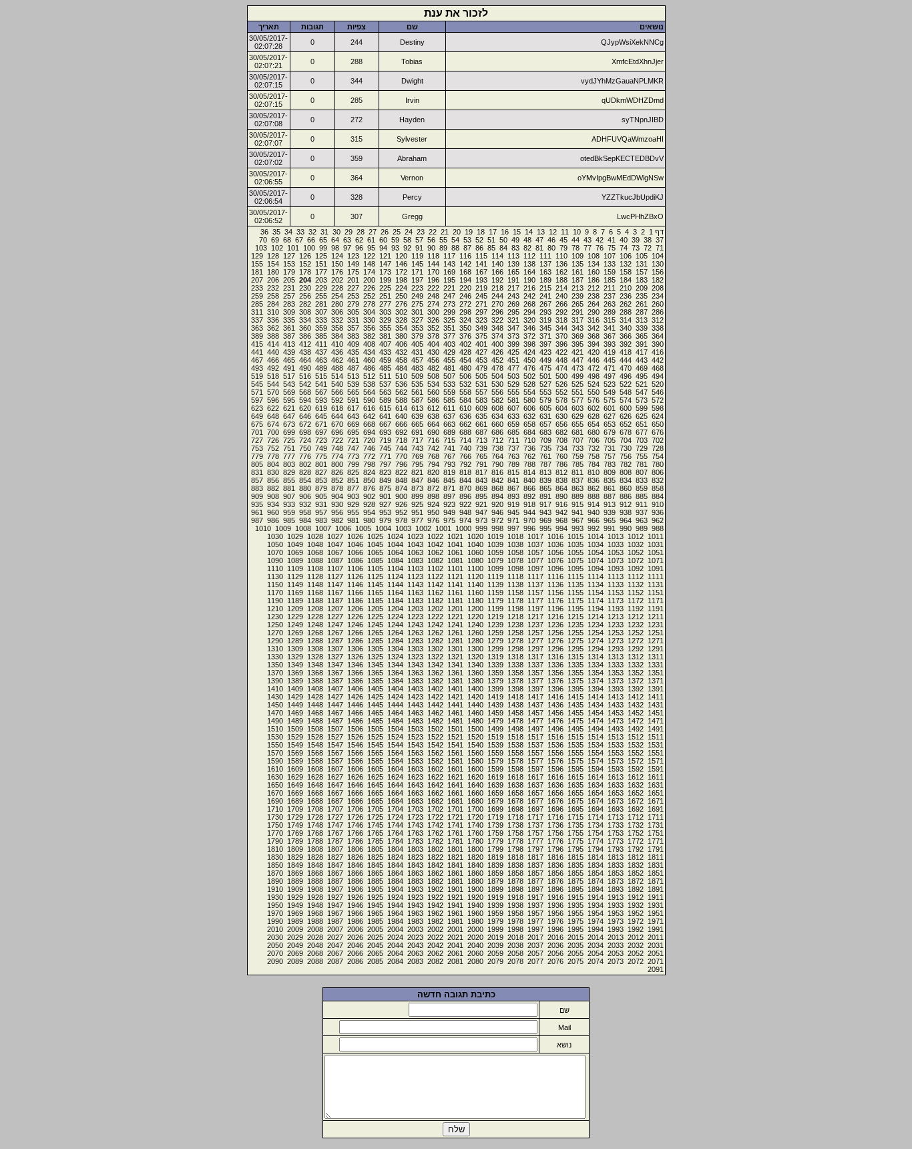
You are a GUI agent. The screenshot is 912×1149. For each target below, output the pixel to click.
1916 (555, 897)
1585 (375, 761)
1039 (495, 544)
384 (337, 336)
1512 (636, 737)
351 (449, 328)
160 (594, 272)
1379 (495, 681)
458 (401, 360)
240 (561, 296)
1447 (335, 705)
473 (578, 368)
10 (577, 232)
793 (449, 464)
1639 (495, 785)
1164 (395, 593)
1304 (395, 649)
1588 (315, 761)
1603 (415, 769)
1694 (596, 809)
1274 (596, 641)
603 (578, 408)
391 (642, 344)
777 (289, 456)
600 (626, 408)
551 (578, 392)
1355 (575, 673)
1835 (575, 865)
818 (465, 472)
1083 (415, 560)
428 (465, 352)
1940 (475, 905)
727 (257, 440)
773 (353, 456)
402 (465, 344)
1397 (535, 689)
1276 (555, 641)
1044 (395, 544)
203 (321, 280)
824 (369, 472)
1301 (455, 649)
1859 (495, 873)
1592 (636, 769)
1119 (495, 576)
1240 (475, 625)
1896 (555, 889)
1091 (656, 568)
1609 (295, 769)
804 (273, 464)
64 (335, 240)
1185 (375, 601)
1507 (335, 729)
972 (497, 520)
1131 (656, 585)
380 (401, 336)
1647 (335, 785)
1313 (616, 657)
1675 (575, 801)
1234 (596, 625)
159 (610, 272)
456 (433, 360)
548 (626, 392)
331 (353, 320)
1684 (395, 801)
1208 (315, 609)
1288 (315, 641)
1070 (275, 552)
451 (513, 360)
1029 (295, 536)
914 (594, 504)
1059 (495, 552)
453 (481, 360)
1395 (575, 689)
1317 (535, 657)
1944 (395, 905)
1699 (495, 809)
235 (642, 296)
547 (642, 392)
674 (273, 424)
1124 (395, 576)
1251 (656, 633)
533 (449, 384)
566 (337, 392)
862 (594, 488)
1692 (636, 809)
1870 (275, 873)
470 (626, 368)
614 (401, 408)
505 (481, 376)
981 (353, 520)
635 (481, 416)
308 (305, 312)
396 (561, 344)
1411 (656, 697)
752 (273, 448)
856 (273, 480)
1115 (575, 576)
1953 (616, 913)
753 (257, 448)
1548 (315, 745)
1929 (295, 897)
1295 (575, 649)
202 (337, 280)
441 (257, 352)
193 (481, 280)
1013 (616, 536)
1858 (515, 873)
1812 (636, 857)
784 (594, 464)
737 (513, 448)
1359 (495, 673)
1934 (596, 905)
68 (287, 240)
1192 (636, 609)
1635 (575, 785)
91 (419, 248)
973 (481, 520)
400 (497, 344)
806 (658, 472)
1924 (395, 897)
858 (658, 488)
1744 (395, 825)
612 (433, 408)
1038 (515, 544)
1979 (495, 921)
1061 (455, 552)
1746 (355, 825)
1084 (395, 560)
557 (481, 392)
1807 (335, 849)
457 (417, 360)
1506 (355, 729)
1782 (435, 841)
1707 (335, 809)
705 (610, 440)
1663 (415, 793)
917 (545, 504)
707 (578, 440)
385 (321, 336)
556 (497, 392)
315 (610, 320)
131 (642, 264)
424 (529, 352)
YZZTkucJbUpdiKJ (633, 197)
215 (545, 288)
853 (321, 480)
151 (321, 264)
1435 (575, 705)
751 (289, 448)
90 (431, 248)
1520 (475, 737)
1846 (355, 865)
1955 (575, 913)
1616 (555, 777)
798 (369, 464)
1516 (555, 737)
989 (642, 528)
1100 (475, 568)
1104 (395, 568)
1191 (656, 609)
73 (636, 248)
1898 (515, 889)
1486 (355, 721)
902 (369, 496)
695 (353, 432)
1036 (555, 544)
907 (289, 496)
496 (626, 376)
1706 (355, 809)
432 (401, 352)
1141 (455, 585)
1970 (275, 913)
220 (465, 288)
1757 (535, 833)
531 (481, 384)
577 (578, 400)
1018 (515, 536)
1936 (555, 905)
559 (449, 392)
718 (401, 440)
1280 (475, 641)
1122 (435, 576)
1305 (375, 649)
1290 (275, 641)
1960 (475, 913)
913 (610, 504)
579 (545, 400)
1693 (616, 809)
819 (449, 472)
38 (648, 240)
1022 (435, 536)
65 (323, 240)
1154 (596, 593)
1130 (275, 576)
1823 (415, 857)
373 (513, 336)
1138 (515, 585)
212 (594, 288)
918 (529, 504)
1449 (295, 705)
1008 (303, 528)
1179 (495, 601)
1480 (475, 721)
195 (449, 280)
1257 (535, 633)
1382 (435, 681)
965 (610, 520)
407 (385, 344)
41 (612, 240)
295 (513, 312)
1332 (636, 665)
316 (594, 320)
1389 (295, 681)
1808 (315, 849)
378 (433, 336)
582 (497, 400)
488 (337, 368)
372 (529, 336)
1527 (335, 737)
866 (529, 488)
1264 (395, 633)
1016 (555, 536)
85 (491, 248)
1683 (415, 801)
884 (658, 496)
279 (353, 304)
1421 (455, 697)
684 (529, 432)
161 (578, 272)
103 (261, 248)
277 (385, 304)
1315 (575, 657)
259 (257, 296)
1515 (575, 737)
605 (545, 408)
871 (449, 488)
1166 (355, 593)
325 (449, 320)
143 (449, 264)
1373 (616, 681)
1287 (335, 641)
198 (401, 280)
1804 (395, 849)
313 (642, 320)
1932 (636, 905)
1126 (355, 576)
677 (642, 432)
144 (433, 264)
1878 (515, 881)
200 (369, 280)
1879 (495, 881)
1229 (295, 617)
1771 (656, 841)
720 (369, 440)
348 (497, 328)
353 (417, 328)
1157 (535, 593)
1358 (515, 673)
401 (481, 344)
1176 (555, 601)
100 (309, 248)
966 (594, 520)
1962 (435, 913)
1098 (515, 568)
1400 (475, 689)
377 (449, 336)
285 (257, 304)
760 (561, 456)
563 (385, 392)
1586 (355, 761)
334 (305, 320)
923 (449, 504)
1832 (636, 865)
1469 (295, 713)
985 (289, 520)
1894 (596, 889)
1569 (295, 753)
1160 (475, 593)
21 (445, 232)
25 (397, 232)
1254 (596, 633)
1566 (355, 753)
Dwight (412, 81)
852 (337, 480)
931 (321, 504)
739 (481, 448)
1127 (335, 576)
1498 (515, 729)
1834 (596, 865)
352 (433, 328)
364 (658, 336)
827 (321, 472)
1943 (415, 905)
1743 (415, 825)
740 (465, 448)
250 (401, 296)
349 (481, 328)
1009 (283, 528)
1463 (415, 713)
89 (443, 248)
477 (513, 368)
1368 (315, 673)
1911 (656, 897)
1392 (636, 689)
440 (273, 352)
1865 (375, 873)
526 (561, 384)
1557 (535, 753)
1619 (495, 777)
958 (305, 512)
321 (513, 320)
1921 (455, 897)
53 (467, 240)
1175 (575, 601)
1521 (455, 737)
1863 (415, 873)
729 (642, 448)
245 (481, 296)
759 (578, 456)
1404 (395, 689)
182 (658, 280)
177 (321, 272)
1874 (596, 881)
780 (658, 464)
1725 (375, 817)
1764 (395, 833)
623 (257, 408)
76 (600, 248)
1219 (495, 617)
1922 (435, 897)
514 (337, 376)
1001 (443, 528)
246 (465, 296)
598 (658, 408)
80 (551, 248)
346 (529, 328)
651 (642, 424)
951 (417, 512)
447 (578, 360)
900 (401, 496)
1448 (315, 705)
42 (600, 240)
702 (658, 440)
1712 (636, 817)
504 (497, 376)
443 (642, 360)
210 (626, 288)
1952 (636, 913)
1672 (636, 801)
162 (561, 272)
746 (369, 448)
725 (289, 440)
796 (401, 464)
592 (337, 400)
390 (658, 344)
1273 (616, 641)
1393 (616, 689)
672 (305, 424)
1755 (575, 833)
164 (529, 272)
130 (658, 264)
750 (305, 448)
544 (273, 384)
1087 (335, 560)
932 (305, 504)
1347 (335, 665)
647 (289, 416)
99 (323, 248)
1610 (275, 769)
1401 (455, 689)
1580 (475, 761)
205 (289, 280)
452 (497, 360)
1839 (495, 865)
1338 (515, 665)
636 (465, 416)
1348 (315, 665)
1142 (435, 585)
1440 (475, 705)
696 (337, 432)
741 (449, 448)
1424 (395, 697)
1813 (616, 857)
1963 (415, 913)
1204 (395, 609)
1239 (495, 625)
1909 (295, 889)
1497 (535, 729)
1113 (616, 576)
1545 (375, 745)
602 (594, 408)
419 (610, 352)
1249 (295, 625)
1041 (455, 544)
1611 (656, 777)
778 (273, 456)
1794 (596, 849)
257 (289, 296)
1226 (355, 617)
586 (433, 400)
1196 (555, 609)
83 (515, 248)
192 (497, 280)
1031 (656, 544)
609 (481, 408)
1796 (555, 849)
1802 (435, 849)
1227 (335, 617)
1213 (616, 617)
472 (594, 368)
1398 (515, 689)
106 (626, 256)
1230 (275, 617)
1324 (395, 657)
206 (273, 280)
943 (545, 512)
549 (610, 392)
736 (529, 448)
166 (497, 272)
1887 (335, 881)
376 (465, 336)
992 (594, 528)
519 (257, 376)
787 (545, 464)
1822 (435, 857)
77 (588, 248)
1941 (455, 905)
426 (497, 352)
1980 (475, 921)
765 (481, 456)
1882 (435, 881)
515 (321, 376)
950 (433, 512)
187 (578, 280)
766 (465, 456)
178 (305, 272)
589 (385, 400)
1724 (395, 817)
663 (449, 424)
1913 (616, 897)
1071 (656, 560)
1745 (375, 825)
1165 (375, 593)
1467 (335, 713)
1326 (355, 657)
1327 (335, 657)
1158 (515, 593)
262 (626, 304)
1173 (616, 601)
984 (305, 520)
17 (493, 232)
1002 (423, 528)
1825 (375, 857)
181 (257, 272)
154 (273, 264)
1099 (495, 568)
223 (417, 288)
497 (610, 376)
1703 (415, 809)
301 (417, 312)
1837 (535, 865)
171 (417, 272)
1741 (455, 825)
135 (578, 264)
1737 (535, 825)
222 (433, 288)
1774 (596, 841)
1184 (395, 601)
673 (289, 424)
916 (561, 504)
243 (513, 296)
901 (385, 496)
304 (369, 312)
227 (353, 288)
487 (353, 368)
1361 (455, 673)
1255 (575, 633)
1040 (475, 544)
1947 (335, 905)
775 (321, 456)
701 (257, 432)
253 (353, 296)
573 (642, 400)
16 (505, 232)
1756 (555, 833)
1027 (335, 536)
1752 (636, 833)
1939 (495, 905)
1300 (475, 649)
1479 (495, 721)
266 (561, 304)
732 (594, 448)
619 (321, 408)
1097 (535, 568)
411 (321, 344)
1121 (455, 576)
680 (594, 432)
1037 (535, 544)
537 (385, 384)
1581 (455, 761)
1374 (596, 681)
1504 (395, 729)
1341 (455, 665)
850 (369, 480)
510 (401, 376)
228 (337, 288)
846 (433, 480)
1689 (295, 801)
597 (257, 400)
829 (289, 472)
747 (353, 448)
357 (353, 328)
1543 (415, 745)
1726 (355, 817)
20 (457, 232)
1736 (555, 825)
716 (433, 440)
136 (561, 264)
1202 (435, 609)
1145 (375, 585)
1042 (435, 544)
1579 (495, 761)
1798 (515, 849)
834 (626, 480)
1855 (575, 873)
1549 (295, 745)
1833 (616, 865)
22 (433, 232)
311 (257, 312)
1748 (315, 825)
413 (289, 344)
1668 (315, 793)
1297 (535, 649)
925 (417, 504)
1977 (535, 921)
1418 (515, 697)
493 (257, 368)
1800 (475, 849)
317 (578, 320)
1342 (435, 665)
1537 (535, 745)
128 (273, 256)
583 (481, 400)
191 (513, 280)
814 (529, 472)
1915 (575, 897)
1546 (355, 745)
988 (658, 528)
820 (433, 472)
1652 (636, 793)
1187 (335, 601)
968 (561, 520)
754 (658, 456)
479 (481, 368)
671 (321, 424)
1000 (463, 528)
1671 (656, 801)
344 (561, 328)
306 (337, 312)
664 (433, 424)
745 (385, 448)
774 (337, 456)
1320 (475, 657)
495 (642, 376)
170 (433, 272)
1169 (295, 593)
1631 (656, 785)
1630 (275, 777)
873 (417, 488)
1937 (535, 905)
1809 (295, 849)
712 (497, 440)
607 (513, 408)
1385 (375, 681)
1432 (636, 705)
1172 (636, 601)
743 (417, 448)
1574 (596, 761)
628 (594, 416)
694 (369, 432)
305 (353, 312)
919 (513, 504)
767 (449, 456)
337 (257, 320)
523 (610, 384)
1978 (515, 921)
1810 (275, 849)
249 (417, 296)
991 (610, 528)
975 (449, 520)
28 (361, 232)
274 (433, 304)
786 (561, 464)
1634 (596, 785)
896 (465, 496)
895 (481, 496)
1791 (656, 849)
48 (527, 240)
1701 (455, 809)
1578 (515, 761)
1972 (636, 921)
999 (481, 528)
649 (257, 416)
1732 (636, 825)
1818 (515, 857)
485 (385, 368)
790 (497, 464)
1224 (395, 617)
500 (561, 376)
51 (491, 240)
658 (529, 424)
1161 (455, 593)
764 (497, 456)
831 (257, 472)
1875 (575, 881)
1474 (596, 721)
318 (561, 320)
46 (551, 240)
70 (263, 240)
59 (395, 240)
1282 (435, 641)
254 (337, 296)
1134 (596, 585)
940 (594, 512)
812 (561, 472)
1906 (355, 889)
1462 (435, 713)
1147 (335, 585)
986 (273, 520)
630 (561, 416)
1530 (275, 737)
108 (594, 256)
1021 (455, 536)
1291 (656, 649)
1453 (616, 713)
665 (417, 424)
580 (529, 400)
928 (369, 504)
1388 (315, 681)
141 (481, 264)
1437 (535, 705)
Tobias (412, 61)
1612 (636, 777)
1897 (535, 889)
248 (433, 296)
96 (359, 248)
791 (481, 464)
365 (642, 336)
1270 (275, 633)
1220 (475, 617)
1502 (435, 729)
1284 (395, 641)
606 (529, 408)
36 (264, 232)
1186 (355, 601)
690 (433, 432)
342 (594, 328)
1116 (555, 576)
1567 (335, 753)
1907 (335, 889)
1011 (656, 536)
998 (497, 528)
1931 (656, 905)
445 (610, 360)
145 (417, 264)
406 (401, 344)
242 (529, 296)
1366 (355, 673)
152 (305, 264)
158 (626, 272)
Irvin (412, 100)
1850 (275, 865)
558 (465, 392)
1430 (275, 697)
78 (576, 248)
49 (515, 240)
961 (257, 512)
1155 (575, 593)
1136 (555, 585)
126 (305, 256)
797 (385, 464)
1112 (636, 576)
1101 (455, 568)
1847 (335, 865)
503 (513, 376)
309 (289, 312)
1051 (656, 552)
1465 (375, 713)
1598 (515, 769)
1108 (315, 568)
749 (321, 448)
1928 (315, 897)
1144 (395, 585)
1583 (415, 761)
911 (642, 504)
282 (305, 304)
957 (321, 512)
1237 (535, 625)
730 (626, 448)
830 (273, 472)
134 (594, 264)
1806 (355, 849)
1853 (616, 873)
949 (449, 512)
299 (449, 312)
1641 (455, 785)
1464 (395, 713)
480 (465, 368)
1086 (355, 560)
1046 (355, 544)
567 (321, 392)
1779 (495, 841)
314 (626, 320)
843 (481, 480)
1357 (535, 673)
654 (594, 424)
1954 (596, 913)
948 (465, 512)
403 (449, 344)
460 (369, 360)
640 (401, 416)
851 (353, 480)
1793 (616, 849)
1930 (275, 897)
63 (347, 240)
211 (610, 288)
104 (658, 256)
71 (660, 248)
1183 (415, 601)
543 (289, 384)
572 (658, 400)
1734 (596, 825)
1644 (395, 785)
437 (321, 352)
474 (561, 368)
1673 (616, 801)
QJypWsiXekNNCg (632, 42)
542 (305, 384)
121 (385, 256)
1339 (495, 665)
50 (503, 240)
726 (273, 440)
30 (336, 232)
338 (658, 328)
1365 (375, 673)
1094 (596, 568)
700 (273, 432)
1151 (656, 593)
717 (417, 440)
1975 (575, 921)
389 (257, 336)
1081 (455, 560)
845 (449, 480)
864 (561, 488)
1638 (515, 785)
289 (610, 312)
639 (417, 416)
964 (626, 520)
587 (417, 400)
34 (288, 232)
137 (545, 264)
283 (289, 304)
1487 (335, 721)
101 (293, 248)
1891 (656, 889)
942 (561, 512)
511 (385, 376)
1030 (275, 536)
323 (481, 320)
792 (465, 464)
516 (305, 376)
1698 (515, 809)
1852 (636, 873)
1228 (315, 617)
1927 (335, 897)
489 (321, 368)
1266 (355, 633)
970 (529, 520)
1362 (435, 673)
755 (642, 456)
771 (385, 456)
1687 (335, 801)
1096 (555, 568)
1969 (295, 913)
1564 (395, 753)
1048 (315, 544)
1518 (515, 737)
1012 (636, 536)
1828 (315, 857)
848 (401, 480)
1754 (596, 833)
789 (513, 464)
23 (421, 232)
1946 (355, 905)
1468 (315, 713)
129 (257, 256)
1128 (315, 576)
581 (513, 400)
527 (545, 384)
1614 (596, 777)
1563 (415, 753)
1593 (616, 769)
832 (658, 480)
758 (594, 456)
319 (545, 320)
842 (497, 480)
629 (578, 416)
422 (561, 352)
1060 (475, 552)
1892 (636, 889)
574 (626, 400)
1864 (395, 873)
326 (433, 320)
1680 (475, 801)
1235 (575, 625)
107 (610, 256)
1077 (535, 560)
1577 (535, 761)
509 (417, 376)
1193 (616, 609)
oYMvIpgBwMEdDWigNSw (621, 178)
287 (642, 312)
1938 (515, 905)
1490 (275, 721)
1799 (495, 849)
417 (642, 352)
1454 (596, 713)
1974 (596, 921)
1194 (596, 609)
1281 (455, 641)
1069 (295, 552)
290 (594, 312)
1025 (375, 536)
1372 (636, 681)
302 (401, 312)
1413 (616, 697)
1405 (375, 689)
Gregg (412, 216)
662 (465, 424)
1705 (375, 809)
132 (626, 264)
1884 (395, 881)
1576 (555, 761)
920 (497, 504)
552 (561, 392)
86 (479, 248)
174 (369, 272)
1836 (555, 865)
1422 (435, 697)
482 (433, 368)
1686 (355, 801)
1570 (275, 753)
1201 (455, 609)
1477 (535, 721)
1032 (636, 544)
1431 (656, 705)
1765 (375, 833)
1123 (415, 576)
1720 (475, 817)
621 (289, 408)
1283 (415, 641)
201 (353, 280)
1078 (515, 560)
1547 (335, 745)
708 (561, 440)
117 (449, 256)
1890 (275, 881)
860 (626, 488)
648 (273, 416)
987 (257, 520)
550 (594, 392)
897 (449, 496)
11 (565, 232)
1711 (656, 817)
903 (353, 496)
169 (449, 272)
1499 (495, 729)
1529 (295, 737)
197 (417, 280)
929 (353, 504)
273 (449, 304)
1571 (656, 761)
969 (545, 520)
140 (497, 264)
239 (578, 296)
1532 (636, 745)
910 (658, 504)
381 (385, 336)
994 (561, 528)
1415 (575, 697)
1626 (355, 777)
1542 (435, 745)
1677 (535, 801)
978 (401, 520)
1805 (375, 849)
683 (545, 432)
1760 (475, 833)
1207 (335, 609)
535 (417, 384)
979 (385, 520)
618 (337, 408)
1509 (295, 729)
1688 (315, 801)
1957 (535, 913)
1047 (335, 544)
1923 (415, 897)
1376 (555, 681)
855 (289, 480)
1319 (495, 657)
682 (561, 432)
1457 (535, 713)
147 (385, 264)
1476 (555, 721)
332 (337, 320)
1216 (555, 617)
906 (305, 496)
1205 (375, 609)
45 (563, 240)
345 (545, 328)
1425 (375, 697)
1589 (295, 761)
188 (561, 280)
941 (578, 512)
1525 (375, 737)
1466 (355, 713)
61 (371, 240)
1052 (636, 552)
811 (578, 472)
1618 (515, 777)
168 (465, 272)
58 (407, 240)
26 (385, 232)
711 (513, 440)
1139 (495, 585)
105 (642, 256)
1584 (395, 761)
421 (578, 352)
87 (467, 248)
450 (529, 360)
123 (353, 256)
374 (497, 336)
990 (626, 528)
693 (385, 432)
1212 (636, 617)
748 (337, 448)
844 (465, 480)
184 (626, 280)
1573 (616, 761)
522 (626, 384)
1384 (395, 681)
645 (321, 416)
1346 (355, 665)
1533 (616, 745)
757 (610, 456)
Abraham (412, 158)
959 (289, 512)
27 (373, 232)
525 (578, 384)
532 (465, 384)
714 (465, 440)
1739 (495, 825)
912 (626, 504)
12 (553, 232)
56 (431, 240)
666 (401, 424)
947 (481, 512)
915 (578, 504)
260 (658, 304)
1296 (555, 649)
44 (576, 240)
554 (529, 392)
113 (513, 256)
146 (401, 264)
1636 (555, 785)
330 (369, 320)
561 (417, 392)
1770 (275, 833)
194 (465, 280)
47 (539, 240)
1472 (636, 721)
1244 (395, 625)
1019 (495, 536)
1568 (315, 753)
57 (419, 240)
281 (321, 304)
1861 (455, 873)
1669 (295, 793)
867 (513, 488)
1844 (395, 865)
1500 (475, 729)
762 (529, 456)
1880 (475, 881)
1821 (455, 857)
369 (578, 336)
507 (449, 376)
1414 (596, 697)
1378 (515, 681)
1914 (596, 897)
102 (277, 248)
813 (545, 472)
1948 (315, 905)
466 (273, 360)
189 (545, 280)
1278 (515, 641)
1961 (455, 913)
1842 (435, 865)
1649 (295, 785)
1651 (656, 793)
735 (545, 448)
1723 (415, 817)
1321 (455, 657)
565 (353, 392)
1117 (535, 576)
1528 (315, 737)
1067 (335, 552)
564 (369, 392)
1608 (315, 769)
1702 (435, 809)
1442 (435, 705)
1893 (616, 889)
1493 (616, 729)
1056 (555, 552)
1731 (656, 825)
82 (527, 248)
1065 (375, 552)
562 (401, 392)
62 (359, 240)
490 (305, 368)
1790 (275, 841)
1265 (375, 633)
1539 (495, 745)
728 (658, 448)
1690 (275, 801)
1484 (395, 721)
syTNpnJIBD (643, 120)
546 (658, 392)
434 (369, 352)
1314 (596, 657)
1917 (535, 897)
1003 (403, 528)
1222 (435, 617)
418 (626, 352)
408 (369, 344)
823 (385, 472)
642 (369, 416)
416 (658, 352)
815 (513, 472)
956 (337, 512)
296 (497, 312)
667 (385, 424)
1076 (555, 560)
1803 (415, 849)
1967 (335, 913)
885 (642, 496)
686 (497, 432)
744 (401, 448)
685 (513, 432)
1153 (616, 593)
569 (289, 392)
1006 (343, 528)
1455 (575, 713)
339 (642, 328)
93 (395, 248)
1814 (596, 857)
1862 (435, 873)
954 (369, 512)
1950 (275, 905)
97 (347, 248)
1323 (415, 657)
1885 (375, 881)
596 (273, 400)
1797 (535, 849)
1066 (355, 552)
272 (465, 304)
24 (409, 232)
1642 (435, 785)
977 (417, 520)
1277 (535, 641)
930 (337, 504)
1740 (475, 825)
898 (433, 496)
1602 (435, 769)
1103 (415, 568)
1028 (315, 536)
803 (289, 464)
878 (337, 488)
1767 (335, 833)
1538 (515, 745)
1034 (596, 544)
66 (311, 240)
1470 (275, 713)
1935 (575, 905)
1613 (616, 777)
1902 (435, 889)
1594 (596, 769)
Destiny (412, 42)
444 (626, 360)
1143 (415, 585)
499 (578, 376)
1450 (275, 705)
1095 (575, 568)
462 (337, 360)
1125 (375, 576)
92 (407, 248)
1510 (275, 729)
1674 (596, 801)
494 (658, 376)
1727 (335, 817)
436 (337, 352)
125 (321, 256)
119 (417, 256)
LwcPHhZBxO (640, 216)
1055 (575, 552)
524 (594, 384)
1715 (575, 817)
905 (321, 496)
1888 (315, 881)
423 (545, 352)
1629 (295, 777)
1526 (355, 737)
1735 (575, 825)
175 (353, 272)
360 (305, 328)
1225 (375, 617)
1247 (335, 625)
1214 (596, 617)
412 (305, 344)
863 (578, 488)
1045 (375, 544)
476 (529, 368)
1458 (515, 713)
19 (469, 232)
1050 (275, 544)
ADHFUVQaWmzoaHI (628, 139)
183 (642, 280)
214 (561, 288)
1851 (656, 873)
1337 (535, 665)
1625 (375, 777)
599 (642, 408)
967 (578, 520)
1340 (475, 665)
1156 (555, 593)
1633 (616, 785)
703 (642, 440)
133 (610, 264)
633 (513, 416)
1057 (535, 552)
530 (497, 384)
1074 (596, 560)
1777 (535, 841)
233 (257, 288)
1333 (616, 665)
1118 (515, 576)
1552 (636, 753)
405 (417, 344)
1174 (596, 601)
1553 (616, 753)
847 (417, 480)
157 (642, 272)
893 (513, 496)
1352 (636, 673)
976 (433, 520)
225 (385, 288)
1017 (535, 536)
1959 (495, 913)
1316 (555, 657)
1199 (495, 609)
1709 (295, 809)
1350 (275, 665)
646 (305, 416)
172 (401, 272)
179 (289, 272)
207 (257, 280)
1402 (435, 689)
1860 (475, 873)
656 (561, 424)
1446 (355, 705)
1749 (295, 825)
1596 (555, 769)
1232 (636, 625)
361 (289, 328)
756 (626, 456)
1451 (656, 713)
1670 (275, 793)
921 (481, 504)
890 (561, 496)
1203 (415, 609)
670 (337, 424)
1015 (575, 536)
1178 (515, 601)
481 (449, 368)
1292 (636, 649)
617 (353, 408)
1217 (535, 617)
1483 (415, 721)
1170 (275, 593)
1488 (315, 721)
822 (401, 472)
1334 (596, 665)
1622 (435, 777)
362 (273, 328)
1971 (656, 921)
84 (503, 248)
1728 (315, 817)
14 (529, 232)
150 (337, 264)
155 (257, 264)
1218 (515, 617)
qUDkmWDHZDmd (633, 100)
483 (417, 368)
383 (353, 336)
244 (497, 296)
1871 (656, 881)
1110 (275, 568)
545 (257, 384)
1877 (535, 881)
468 (658, 368)
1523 (415, 737)
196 (433, 280)
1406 (355, 689)
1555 (575, 753)
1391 (656, 689)
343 (578, 328)
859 (642, 488)
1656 (555, 793)
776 (305, 456)
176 (337, 272)
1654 (596, 793)
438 (305, 352)
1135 (575, 585)
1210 (275, 609)
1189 (295, 601)
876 (369, 488)
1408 (315, 689)
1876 (555, 881)
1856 (555, 873)
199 (385, 280)
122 (369, 256)
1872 (636, 881)
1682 (435, 801)
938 (626, 512)
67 (299, 240)
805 (257, 464)
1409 (295, 689)
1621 (455, 777)
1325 (375, 657)
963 (642, 520)
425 (513, 352)
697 (321, 432)
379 (417, 336)
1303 (415, 649)
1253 (616, 633)
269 (513, 304)
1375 (575, 681)
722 (337, 440)
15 (517, 232)
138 (529, 264)
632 (529, 416)
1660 (475, 793)
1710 (275, 809)
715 (449, 440)
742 (433, 448)
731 (610, 448)
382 (369, 336)
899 (417, 496)
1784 (395, 841)
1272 (636, 641)
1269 (295, 633)
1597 (535, 769)
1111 (656, 576)
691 (417, 432)
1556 (555, 753)
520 (658, 384)
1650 (275, 785)
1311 (656, 657)
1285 (375, 641)
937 (642, 512)
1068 (315, 552)
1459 (495, 713)
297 (481, 312)
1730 (275, 817)
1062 (435, 552)
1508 (315, 729)
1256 (555, 633)
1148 (315, 585)
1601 (455, 769)
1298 (515, 649)
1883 (415, 881)
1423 (415, 697)
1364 (395, 673)
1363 (415, 673)
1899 (495, 889)
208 (658, 288)
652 (626, 424)
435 (353, 352)
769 (417, 456)
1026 (355, 536)
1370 (275, 673)
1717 (535, 817)
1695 (575, 809)
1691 (656, 809)
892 (529, 496)
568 (305, 392)
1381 (455, 681)
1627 (335, 777)
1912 (636, 897)
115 (481, 256)
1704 (395, 809)
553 (545, 392)
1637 (535, 785)
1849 (295, 865)
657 (545, 424)
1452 (636, 713)
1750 (275, 825)
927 (385, 504)
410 (337, 344)
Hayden (412, 120)
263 (610, 304)
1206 (355, 609)
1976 (555, 921)
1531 (656, 745)
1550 (275, 745)
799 (353, 464)
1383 (415, 681)
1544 (395, 745)
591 (353, 400)
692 (401, 432)
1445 (375, 705)
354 (401, 328)
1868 (315, 873)
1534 (596, 745)
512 (369, 376)
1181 (455, 601)
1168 (315, 593)
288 (626, 312)
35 (276, 232)
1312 (636, 657)
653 (610, 424)
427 (481, 352)
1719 (495, 817)
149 (353, 264)
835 (610, 480)
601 (610, 408)
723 (321, 440)
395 (578, 344)
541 (321, 384)
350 (465, 328)
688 (465, 432)
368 (594, 336)
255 (321, 296)
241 (545, 296)
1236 (555, 625)
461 (353, 360)
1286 (355, 641)
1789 (295, 841)
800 (337, 464)
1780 (475, 841)
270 (497, 304)
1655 (575, 793)
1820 (475, 857)
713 (481, 440)
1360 (475, 673)
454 (465, 360)
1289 (295, 641)
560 (433, 392)
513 (353, 376)
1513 (616, 737)
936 (658, 512)
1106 (355, 568)
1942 (435, 905)
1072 (636, 560)
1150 (275, 585)
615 (385, 408)
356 (369, 328)
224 (401, 288)
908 (273, 496)
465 (289, 360)
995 (545, 528)
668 (369, 424)
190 (529, 280)
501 (545, 376)
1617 (535, 777)
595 (289, 400)
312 (658, 320)
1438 (515, 705)
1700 (475, 809)
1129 (295, 576)
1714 (596, 817)
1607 (335, 769)
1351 (656, 673)
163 (545, 272)
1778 (515, 841)
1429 (295, 697)
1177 (535, 601)
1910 (275, 889)
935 (257, 504)
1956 (555, 913)
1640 (475, 785)
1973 (616, 921)
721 (353, 440)
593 (321, 400)
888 (594, 496)
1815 (575, 857)
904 (337, 496)
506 (465, 376)
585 (449, 400)
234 (658, 296)
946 (497, 512)
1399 (495, 689)
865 (545, 488)
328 (401, 320)
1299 (495, 649)
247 (449, 296)
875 (385, 488)
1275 (575, 641)
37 (660, 240)
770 (401, 456)
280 (337, 304)
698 (305, 432)
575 (610, 400)
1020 (475, 536)
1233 (616, 625)
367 (610, 336)
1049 (295, 544)
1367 (335, 673)
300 (433, 312)
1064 (395, 552)
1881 (455, 881)
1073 (616, 560)
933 (289, 504)
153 (289, 264)
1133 (616, 585)
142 (465, 264)
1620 (475, 777)
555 (513, 392)
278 (369, 304)
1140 (475, 585)
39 (636, 240)
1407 (335, 689)
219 (481, 288)
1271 (656, 641)
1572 (636, 761)
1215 (575, 617)
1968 (315, 913)
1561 (455, 753)
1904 (395, 889)
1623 (415, 777)
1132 (636, 585)
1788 (315, 841)
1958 (515, 913)
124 (337, 256)
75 (612, 248)
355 (385, 328)
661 (481, 424)
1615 (575, 777)
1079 (495, 560)
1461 (455, 713)
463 (321, 360)
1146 (355, 585)
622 (273, 408)
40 (624, 240)
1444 (395, 705)
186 (594, 280)
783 (610, 464)
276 (401, 304)
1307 (335, 649)
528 (529, 384)
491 (289, 368)
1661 (455, 793)
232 (273, 288)
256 (305, 296)
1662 (435, 793)
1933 (616, 905)
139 (513, 264)
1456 (555, 713)
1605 (375, 769)
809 (610, 472)
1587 (335, 761)
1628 (315, 777)
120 (401, 256)
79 (563, 248)
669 (353, 424)
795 (417, 464)
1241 (455, 625)
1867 (335, 873)
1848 (315, 865)
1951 (656, 913)
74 (624, 248)
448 (561, 360)
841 (513, 480)
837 (578, 480)
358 (337, 328)
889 (578, 496)
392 (626, 344)
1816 (555, 857)
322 (497, 320)
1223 (415, 617)
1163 (415, 593)
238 (594, 296)
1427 (335, 697)
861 (610, 488)
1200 (475, 609)
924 (433, 504)
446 (594, 360)
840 (529, 480)
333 (321, 320)
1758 (515, 833)
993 (578, 528)
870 (465, 488)
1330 (275, 657)
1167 (335, 593)
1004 (383, 528)
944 (529, 512)
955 (353, 512)
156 (658, 272)
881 (289, 488)
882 (273, 488)
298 (465, 312)
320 (529, 320)
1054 (596, 552)
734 (561, 448)
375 (481, 336)
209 (642, 288)
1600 (475, 769)
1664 (395, 793)
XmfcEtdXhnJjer (638, 61)
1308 (315, 649)
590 (369, 400)
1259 (495, 633)
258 (273, 296)
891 (545, 496)
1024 (395, 536)
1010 (263, 528)
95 (371, 248)
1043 (415, 544)
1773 (616, 841)
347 (513, 328)
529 (513, 384)
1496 (555, 729)
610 (465, 408)
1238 (515, 625)
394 (594, 344)
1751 (656, 833)
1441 (455, 705)
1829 (295, 857)
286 (658, 312)
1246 (355, 625)
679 (610, 432)
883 (257, 488)
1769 (295, 833)
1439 (495, 705)
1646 (355, 785)
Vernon (412, 178)
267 (545, 304)
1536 (555, 745)
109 (578, 256)
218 (497, 288)
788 (529, 464)
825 (353, 472)
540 (337, 384)
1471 (656, 721)
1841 (455, 865)
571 (257, 392)
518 (273, 376)
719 (385, 440)
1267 (335, 633)
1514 (596, 737)
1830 (275, 857)
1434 (596, 705)
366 (626, 336)
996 (529, 528)
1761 (455, 833)
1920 (475, 897)
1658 (515, 793)
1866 (355, 873)
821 (417, 472)
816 (497, 472)
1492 (636, 729)
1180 (475, 601)
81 (539, 248)
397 (545, 344)
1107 (335, 568)
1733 (616, 825)
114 (497, 256)
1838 (515, 865)
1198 (515, 609)
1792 (636, 849)
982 (337, 520)
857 (257, 480)
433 (385, 352)
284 (273, 304)
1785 (375, 841)
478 (497, 368)
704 (626, 440)
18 (481, 232)
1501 (455, 729)
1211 (656, 617)
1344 (395, 665)
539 (353, 384)
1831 (656, 865)
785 (578, 464)
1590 (275, 761)
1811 (656, 857)
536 (401, 384)
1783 (415, 841)
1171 (656, 601)
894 (497, 496)
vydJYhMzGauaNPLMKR (622, 81)
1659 (495, 793)
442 (658, 360)
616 (369, 408)
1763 (415, 833)
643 (353, 416)
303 (385, 312)
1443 (415, 705)
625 (642, 416)
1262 (435, 633)
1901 (455, 889)
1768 (315, 833)
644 (337, 416)
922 (465, 504)
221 (449, 288)
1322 (435, 657)
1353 (616, 673)
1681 (455, 801)
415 (257, 344)
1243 (415, 625)
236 (626, 296)
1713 (616, 817)
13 (541, 232)
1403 (415, 689)
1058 (515, 552)
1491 (656, 729)
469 (642, 368)
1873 (616, 881)
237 (610, 296)
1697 (535, 809)
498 (594, 376)
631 (545, 416)
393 (610, 344)
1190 (275, 601)
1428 (315, 697)
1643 (415, 785)
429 (449, 352)
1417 (535, 697)
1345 (375, 665)
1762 (435, 833)
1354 (596, 673)
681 (578, 432)
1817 (535, 857)
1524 (395, 737)
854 (305, 480)
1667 (335, 793)
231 (289, 288)
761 (545, 456)
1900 (475, 889)
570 (273, 392)
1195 (575, 609)
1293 (616, 649)
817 (481, 472)
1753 (616, 833)
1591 (656, 769)
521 (642, 384)
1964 (395, 913)
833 (642, 480)
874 (401, 488)
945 (513, 512)
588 (401, 400)
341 (610, 328)
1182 (435, 601)
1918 (515, 897)
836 (594, 480)
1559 (495, 753)
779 (257, 456)
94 (383, 248)
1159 (495, 593)
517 (289, 376)
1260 (475, 633)
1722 (435, 817)
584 (465, 400)
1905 (375, 889)
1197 (535, 609)
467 (257, 360)
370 (561, 336)
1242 (435, 625)
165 (513, 272)
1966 (355, 913)
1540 (475, 745)
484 (401, 368)
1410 (275, 689)
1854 (596, 873)
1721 (455, 817)
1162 (435, 593)
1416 (555, 697)
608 (497, 408)
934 (273, 504)
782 (626, 464)
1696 (555, 809)
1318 (515, 657)
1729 (295, 817)
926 (401, 504)
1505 (375, 729)
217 (513, 288)
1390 (275, 681)
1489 (295, 721)
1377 (535, 681)
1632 (636, 785)
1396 (555, 689)
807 (642, 472)
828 (305, 472)
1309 (295, 649)
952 (401, 512)
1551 (656, 753)
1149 (295, 585)
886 (626, 496)
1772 (636, 841)
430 (433, 352)
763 (513, 456)
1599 (495, 769)
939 (610, 512)
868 (497, 488)
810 (594, 472)
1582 (435, 761)
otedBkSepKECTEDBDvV (622, 158)
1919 (495, 897)
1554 (596, 753)
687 (481, 432)
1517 (535, 737)
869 (481, 488)
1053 (616, 552)
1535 (575, 745)
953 (385, 512)
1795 (575, 849)
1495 (575, 729)
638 (433, 416)
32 (312, 232)
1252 (636, 633)
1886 (355, 881)
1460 (475, 713)
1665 (375, 793)
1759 (495, 833)
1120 (475, 576)
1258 (515, 633)
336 (273, 320)
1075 (575, 560)
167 (481, 272)
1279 (495, 641)
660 (497, 424)
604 (561, 408)
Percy (412, 197)
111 (545, 256)
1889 (295, 881)
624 (658, 416)
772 (369, 456)
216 (529, 288)
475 (545, 368)
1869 (295, 873)
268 (529, 304)
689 (449, 432)
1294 (596, 649)
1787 (335, 841)
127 (289, 256)
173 (385, 272)
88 (455, 248)
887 (610, 496)
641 (385, 416)
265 (578, 304)
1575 (575, 761)
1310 (275, 649)
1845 (375, 865)
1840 (475, 865)
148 (369, 264)
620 (305, 408)
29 (349, 232)
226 (369, 288)
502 (529, 376)
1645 (375, 785)
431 (417, 352)
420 (594, 352)
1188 (315, 601)
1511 (656, 737)
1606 (355, 769)
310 (273, 312)
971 (513, 520)
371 (545, 336)
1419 (495, 697)
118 (433, 256)
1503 (415, 729)
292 (561, 312)
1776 (555, 841)
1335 (575, 665)
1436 (555, 705)
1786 (355, 841)
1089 (295, 560)
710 (529, 440)
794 (433, 464)
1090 (275, 560)
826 (337, 472)
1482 (435, 721)
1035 (575, 544)
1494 (596, 729)
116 (465, 256)
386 (305, 336)
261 (642, 304)
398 (529, 344)
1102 (435, 568)
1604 (395, 769)
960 (273, 512)
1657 (535, 793)
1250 (275, 625)
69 (275, 240)
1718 (515, 817)
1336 (555, 665)
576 (594, 400)
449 (545, 360)
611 (449, 408)
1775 (575, 841)
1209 (295, 609)
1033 (616, 544)
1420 (475, 697)
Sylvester (412, 139)
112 (529, 256)
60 (383, 240)
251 (385, 296)
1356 (555, 673)
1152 (636, 593)
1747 (335, 825)
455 (449, 360)
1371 (656, 681)
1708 (315, 809)
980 (369, 520)
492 (273, 368)
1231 (656, 625)
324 (465, 320)
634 (497, 416)
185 (610, 280)
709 (545, 440)
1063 (415, 552)
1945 (375, 905)
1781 (455, 841)
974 (465, 520)
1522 (435, 737)
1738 (515, 825)
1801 (455, 849)
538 (369, 384)
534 (433, 384)
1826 (355, 857)
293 (545, 312)
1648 (315, 785)
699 (289, 432)
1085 (375, 560)
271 (481, 304)
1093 (616, 568)
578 (561, 400)
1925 (375, 897)
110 (561, 256)
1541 (455, 745)
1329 (295, 657)
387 (289, 336)
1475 (575, 721)
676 (658, 432)
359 (321, 328)
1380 (475, 681)
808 (626, 472)
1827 (335, 857)
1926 (355, 897)
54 (455, 240)
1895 (575, 889)
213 (578, 288)
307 (321, 312)
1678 (515, 801)
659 (513, 424)
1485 (375, 721)
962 (658, 520)
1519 (495, 737)
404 (433, 344)
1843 (415, 865)
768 (433, 456)
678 (626, 432)
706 (594, 440)
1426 (355, 697)
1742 (435, 825)
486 (369, 368)
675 (257, 424)
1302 (435, 649)
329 (385, 320)
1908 (315, 889)
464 (305, 360)
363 (257, 328)
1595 (575, 769)
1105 (375, 568)
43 (588, 240)
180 (273, 272)
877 (353, 488)
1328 (315, 657)
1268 (315, 633)
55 (443, 240)
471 (610, 368)
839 (545, 480)
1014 (596, 536)
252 (369, 296)
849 (385, 480)
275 (417, 304)
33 (300, 232)
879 (321, 488)
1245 (375, 625)
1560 (475, 753)
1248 (315, 625)
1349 (295, 665)
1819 (495, 857)
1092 (636, 568)
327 (417, 320)
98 (335, 248)
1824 (395, 857)
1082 (435, 560)
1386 (355, 681)
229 (321, 288)
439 (289, 352)
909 (257, 496)
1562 (435, 753)
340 (626, 328)
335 (289, 320)
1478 (515, 721)
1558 (515, 753)
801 (321, 464)
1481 (455, 721)
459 (385, 360)
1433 (616, 705)
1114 (596, 576)
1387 (335, 681)
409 (353, 344)
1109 (295, 568)
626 (626, 416)
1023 (415, 536)
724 (305, 440)
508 (433, 376)
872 (433, 488)
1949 (295, 905)
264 (594, 304)
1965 (375, 913)
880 (305, 488)
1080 (475, 560)
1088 (315, 560)
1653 (616, 793)
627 (610, 416)
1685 (375, 801)
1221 (455, 617)
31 (324, 232)
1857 (535, 873)
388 (273, 336)
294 (529, 312)
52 (479, 240)
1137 (535, 585)
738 (497, 448)
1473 (616, 721)
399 (513, 344)
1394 (596, 689)
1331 (656, 665)
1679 (495, 801)
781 (642, 464)
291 (578, 312)
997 (513, 528)
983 (321, 520)
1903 (415, 889)
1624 (395, 777)
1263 (415, 633)
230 (305, 288)
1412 (636, 697)
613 (417, 408)
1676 (555, 801)
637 (449, 416)
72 (648, 248)
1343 (415, 665)
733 (578, 448)
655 (578, 424)
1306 (355, 649)
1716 (555, 817)
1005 (363, 528)
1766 (355, 833)
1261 (455, 633)
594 (305, 400)
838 (561, 480)
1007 (323, 528)
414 (273, 344)
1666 (355, 793)
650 (658, 424)
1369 (295, 673)
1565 (375, 753)
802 (305, 464)
